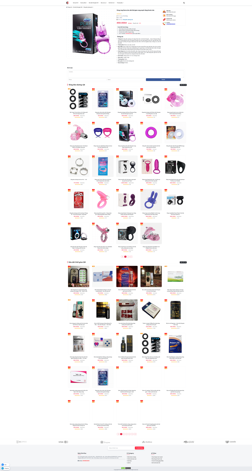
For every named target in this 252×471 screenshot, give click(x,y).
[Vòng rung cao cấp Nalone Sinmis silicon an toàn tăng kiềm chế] (102, 132)
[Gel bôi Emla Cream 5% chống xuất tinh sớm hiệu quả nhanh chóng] (102, 410)
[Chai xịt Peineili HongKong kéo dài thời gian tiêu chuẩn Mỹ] (151, 410)
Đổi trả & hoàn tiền (156, 462)
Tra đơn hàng (139, 448)
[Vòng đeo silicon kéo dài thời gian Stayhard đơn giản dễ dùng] (102, 99)
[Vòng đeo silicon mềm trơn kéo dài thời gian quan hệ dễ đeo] (151, 132)
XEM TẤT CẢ (183, 84)
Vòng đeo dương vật (128, 19)
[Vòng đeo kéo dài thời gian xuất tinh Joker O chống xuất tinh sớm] (78, 233)
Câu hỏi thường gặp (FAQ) (157, 460)
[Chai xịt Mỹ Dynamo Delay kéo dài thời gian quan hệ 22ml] (127, 276)
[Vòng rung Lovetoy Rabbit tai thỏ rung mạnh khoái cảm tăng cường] (151, 199)
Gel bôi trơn (111, 2)
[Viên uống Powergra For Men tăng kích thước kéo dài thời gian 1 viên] (127, 377)
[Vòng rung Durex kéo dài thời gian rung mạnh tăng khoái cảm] (127, 132)
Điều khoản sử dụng (131, 457)
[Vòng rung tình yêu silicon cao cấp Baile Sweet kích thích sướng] (102, 233)
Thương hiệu (120, 2)
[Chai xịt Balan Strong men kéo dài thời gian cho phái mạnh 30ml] (127, 343)
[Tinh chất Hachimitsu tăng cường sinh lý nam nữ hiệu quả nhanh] (127, 410)
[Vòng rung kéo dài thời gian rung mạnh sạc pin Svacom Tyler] (127, 166)
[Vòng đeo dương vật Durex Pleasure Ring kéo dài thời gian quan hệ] (127, 99)
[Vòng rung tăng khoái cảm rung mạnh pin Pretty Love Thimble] (175, 166)
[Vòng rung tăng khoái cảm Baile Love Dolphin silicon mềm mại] (151, 233)
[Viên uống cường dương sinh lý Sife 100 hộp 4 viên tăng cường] (78, 377)
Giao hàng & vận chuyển (157, 457)
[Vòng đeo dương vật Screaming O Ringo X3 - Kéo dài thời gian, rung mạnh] (78, 199)
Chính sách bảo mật (131, 459)
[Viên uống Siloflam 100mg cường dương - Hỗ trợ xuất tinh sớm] (102, 343)
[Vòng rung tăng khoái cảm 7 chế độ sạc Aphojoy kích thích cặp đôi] (151, 166)
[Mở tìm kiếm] (184, 3)
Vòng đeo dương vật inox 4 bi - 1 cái (79, 179)
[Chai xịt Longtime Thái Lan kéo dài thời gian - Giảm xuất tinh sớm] (151, 377)
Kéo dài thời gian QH (77, 262)
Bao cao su (103, 2)
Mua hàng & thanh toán (157, 459)
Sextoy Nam (83, 2)
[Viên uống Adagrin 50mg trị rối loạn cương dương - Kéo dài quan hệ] (102, 276)
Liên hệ (129, 462)
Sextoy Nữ (75, 2)
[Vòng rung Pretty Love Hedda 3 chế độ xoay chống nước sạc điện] (127, 233)
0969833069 (170, 24)
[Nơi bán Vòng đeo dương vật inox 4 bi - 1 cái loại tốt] (78, 166)
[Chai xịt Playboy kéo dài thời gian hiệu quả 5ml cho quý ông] (175, 377)
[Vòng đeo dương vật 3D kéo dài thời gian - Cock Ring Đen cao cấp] (151, 99)
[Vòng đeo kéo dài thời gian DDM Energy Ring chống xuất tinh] (175, 132)
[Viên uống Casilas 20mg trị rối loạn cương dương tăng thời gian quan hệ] (175, 276)
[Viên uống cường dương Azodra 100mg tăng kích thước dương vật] (78, 410)
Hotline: (84, 460)
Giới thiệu (129, 460)
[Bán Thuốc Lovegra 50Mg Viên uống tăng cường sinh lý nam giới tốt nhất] (151, 310)
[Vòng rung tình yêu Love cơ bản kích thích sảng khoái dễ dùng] (175, 99)
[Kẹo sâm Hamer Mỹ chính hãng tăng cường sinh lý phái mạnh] (127, 310)
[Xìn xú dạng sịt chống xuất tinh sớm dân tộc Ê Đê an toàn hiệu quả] (78, 310)
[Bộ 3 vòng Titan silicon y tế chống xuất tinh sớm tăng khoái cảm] (78, 99)
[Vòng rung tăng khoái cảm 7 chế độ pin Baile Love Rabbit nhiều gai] (78, 132)
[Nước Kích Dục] (67, 3)
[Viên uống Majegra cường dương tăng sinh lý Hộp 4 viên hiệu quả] (175, 343)
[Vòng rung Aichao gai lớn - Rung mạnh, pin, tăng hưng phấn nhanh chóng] (102, 199)
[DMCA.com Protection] (126, 468)
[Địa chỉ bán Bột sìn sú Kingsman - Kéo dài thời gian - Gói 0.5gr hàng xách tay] (175, 310)
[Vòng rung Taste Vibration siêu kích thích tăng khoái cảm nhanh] (102, 166)
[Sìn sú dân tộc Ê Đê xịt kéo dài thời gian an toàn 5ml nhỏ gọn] (151, 276)
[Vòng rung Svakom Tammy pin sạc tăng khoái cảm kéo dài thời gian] (127, 199)
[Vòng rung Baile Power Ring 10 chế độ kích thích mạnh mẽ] (175, 199)
